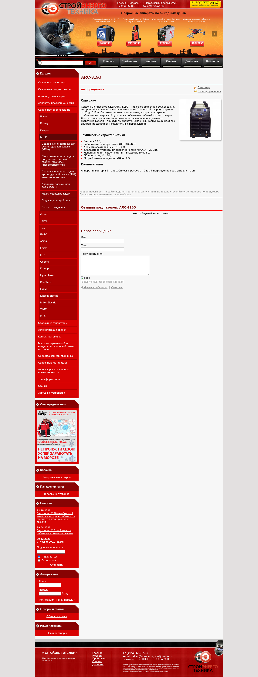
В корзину (204, 87)
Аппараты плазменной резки (56, 103)
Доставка (191, 61)
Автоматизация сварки (52, 329)
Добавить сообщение (94, 287)
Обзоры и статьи (56, 616)
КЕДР (43, 137)
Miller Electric (48, 302)
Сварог (44, 130)
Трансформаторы (49, 379)
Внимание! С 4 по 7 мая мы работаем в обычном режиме (55, 532)
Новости (150, 61)
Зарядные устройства (51, 392)
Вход (65, 593)
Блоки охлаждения (53, 207)
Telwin (44, 220)
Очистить (117, 287)
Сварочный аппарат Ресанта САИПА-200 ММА (166, 20)
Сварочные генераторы (52, 323)
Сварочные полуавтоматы (54, 89)
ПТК (42, 255)
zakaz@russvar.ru (154, 5)
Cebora (44, 261)
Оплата (171, 61)
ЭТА (43, 316)
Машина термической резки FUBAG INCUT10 (196, 20)
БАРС (43, 234)
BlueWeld (46, 282)
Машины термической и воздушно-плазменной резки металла (56, 346)
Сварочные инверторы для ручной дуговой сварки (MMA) (58, 146)
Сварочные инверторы (52, 82)
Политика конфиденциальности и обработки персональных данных (145, 671)
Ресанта (45, 116)
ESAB (43, 248)
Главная (108, 61)
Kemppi (44, 268)
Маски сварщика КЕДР (56, 193)
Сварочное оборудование (54, 109)
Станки (42, 386)
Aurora (44, 214)
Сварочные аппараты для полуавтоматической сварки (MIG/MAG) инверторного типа (58, 160)
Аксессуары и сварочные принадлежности (53, 371)
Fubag (44, 123)
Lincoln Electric (49, 295)
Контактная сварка (49, 336)
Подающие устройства (56, 200)
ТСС (43, 227)
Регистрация (46, 599)
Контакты (212, 61)
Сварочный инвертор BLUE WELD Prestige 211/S (106, 20)
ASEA (43, 241)
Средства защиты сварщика (55, 355)
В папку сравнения (209, 91)
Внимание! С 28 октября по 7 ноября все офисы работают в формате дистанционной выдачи (56, 517)
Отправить (56, 564)
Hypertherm (47, 275)
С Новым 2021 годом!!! (51, 541)
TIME (43, 309)
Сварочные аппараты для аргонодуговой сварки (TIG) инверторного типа (59, 174)
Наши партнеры (57, 633)
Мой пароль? (66, 599)
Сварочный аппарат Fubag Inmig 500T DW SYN (136, 20)
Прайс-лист (129, 61)
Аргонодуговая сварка (52, 96)
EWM (43, 289)
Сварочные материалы (52, 362)
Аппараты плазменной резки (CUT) (56, 185)
